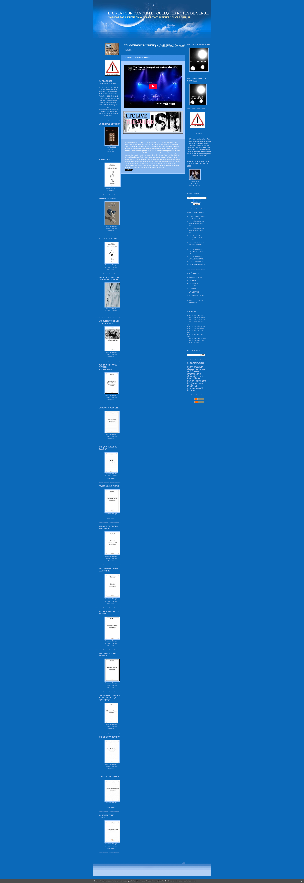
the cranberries (156, 159)
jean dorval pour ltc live (195, 376)
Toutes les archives (195, 343)
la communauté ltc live (195, 388)
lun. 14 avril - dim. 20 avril (197, 320)
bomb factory (135, 157)
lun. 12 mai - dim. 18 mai (197, 317)
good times (169, 163)
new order (155, 165)
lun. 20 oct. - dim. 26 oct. (196, 315)
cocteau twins (153, 144)
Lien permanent (168, 142)
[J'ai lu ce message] (302, 881)
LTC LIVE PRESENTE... (196, 256)
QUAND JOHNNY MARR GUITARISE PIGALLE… (197, 217)
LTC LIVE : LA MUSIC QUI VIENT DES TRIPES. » (169, 46)
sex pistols (169, 146)
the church (155, 148)
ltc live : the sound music (141, 144)
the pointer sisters (148, 161)
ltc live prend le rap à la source (150, 157)
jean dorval (193, 372)
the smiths (141, 146)
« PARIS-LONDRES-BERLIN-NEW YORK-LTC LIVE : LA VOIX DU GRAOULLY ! (148, 45)
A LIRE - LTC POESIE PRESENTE (196, 301)
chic (164, 163)
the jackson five (140, 163)
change (177, 161)
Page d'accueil (180, 45)
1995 (155, 155)
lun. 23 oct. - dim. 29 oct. (196, 340)
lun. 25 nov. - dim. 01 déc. (197, 326)
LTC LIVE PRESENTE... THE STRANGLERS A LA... (196, 251)
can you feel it (129, 163)
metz (190, 366)
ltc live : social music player (168, 153)
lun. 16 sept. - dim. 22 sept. (195, 335)
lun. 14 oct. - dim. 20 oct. (196, 328)
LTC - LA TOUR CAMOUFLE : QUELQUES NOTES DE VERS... (158, 13)
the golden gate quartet (132, 167)
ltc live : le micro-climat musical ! (141, 148)
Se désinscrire (197, 202)
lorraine (198, 366)
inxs (149, 159)
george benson (137, 161)
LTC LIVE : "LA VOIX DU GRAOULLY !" (196, 296)
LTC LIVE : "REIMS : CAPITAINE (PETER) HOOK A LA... (195, 237)
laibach (163, 159)
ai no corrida (158, 163)
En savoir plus (191, 881)
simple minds (193, 379)
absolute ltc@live (196, 382)
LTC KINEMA (193, 289)
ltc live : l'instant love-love (153, 146)
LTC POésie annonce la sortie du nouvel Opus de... (196, 223)
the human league (165, 148)
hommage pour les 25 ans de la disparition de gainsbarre (155, 150)
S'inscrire (198, 200)
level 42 (150, 155)
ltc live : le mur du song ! (139, 159)
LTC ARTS (192, 280)
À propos (199, 133)
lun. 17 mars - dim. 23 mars (195, 323)
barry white (170, 161)
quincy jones (149, 163)
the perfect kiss (164, 165)
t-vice (159, 155)
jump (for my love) (161, 161)
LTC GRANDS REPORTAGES (194, 285)
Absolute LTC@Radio (196, 277)
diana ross (128, 161)
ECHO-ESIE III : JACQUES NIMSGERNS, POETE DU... (197, 244)
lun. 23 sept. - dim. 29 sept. (195, 331)
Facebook (161, 167)
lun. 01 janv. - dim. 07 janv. (197, 338)
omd (189, 371)
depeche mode (196, 369)
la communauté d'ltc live (142, 153)
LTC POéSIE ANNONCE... (197, 264)
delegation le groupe (173, 159)
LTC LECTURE (194, 292)
